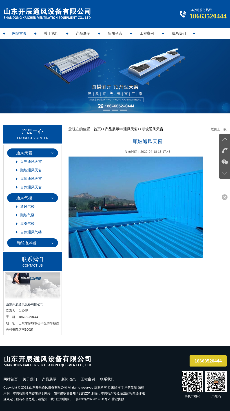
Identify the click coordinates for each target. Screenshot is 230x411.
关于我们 (51, 33)
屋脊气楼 (27, 223)
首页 (97, 129)
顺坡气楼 (27, 215)
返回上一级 (219, 129)
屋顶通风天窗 (31, 179)
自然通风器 (26, 243)
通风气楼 (24, 198)
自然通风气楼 (31, 232)
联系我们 (179, 33)
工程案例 (147, 33)
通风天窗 (24, 153)
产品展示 (83, 33)
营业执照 (118, 399)
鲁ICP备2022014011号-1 (93, 399)
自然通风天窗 (31, 187)
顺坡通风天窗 (31, 170)
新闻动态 (115, 33)
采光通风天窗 (31, 162)
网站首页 (19, 33)
